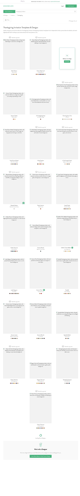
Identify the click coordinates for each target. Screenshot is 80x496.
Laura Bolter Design (40, 117)
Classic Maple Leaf (41, 71)
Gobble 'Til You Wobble (66, 247)
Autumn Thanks (14, 116)
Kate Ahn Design (67, 207)
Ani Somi (67, 117)
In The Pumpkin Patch (67, 160)
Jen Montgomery (41, 72)
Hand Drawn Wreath (14, 160)
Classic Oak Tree (14, 380)
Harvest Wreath (40, 248)
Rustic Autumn (40, 205)
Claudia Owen (14, 117)
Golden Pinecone (14, 248)
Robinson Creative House (14, 207)
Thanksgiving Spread (67, 380)
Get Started (71, 6)
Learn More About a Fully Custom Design (40, 456)
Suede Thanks (67, 205)
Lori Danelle (41, 336)
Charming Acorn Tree (67, 116)
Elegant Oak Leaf (40, 380)
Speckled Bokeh (67, 335)
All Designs (5, 15)
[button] (14, 54)
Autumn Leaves (14, 335)
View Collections (9, 11)
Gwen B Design (67, 291)
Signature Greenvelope (67, 162)
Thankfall (67, 290)
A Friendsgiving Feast (40, 116)
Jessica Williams (14, 249)
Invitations (13, 15)
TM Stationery (40, 207)
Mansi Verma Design (14, 162)
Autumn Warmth (40, 335)
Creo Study (14, 291)
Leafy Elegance (14, 290)
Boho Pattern (14, 71)
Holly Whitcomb (41, 291)
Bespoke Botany (14, 205)
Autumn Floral (39, 290)
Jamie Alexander (67, 381)
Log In (62, 6)
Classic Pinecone (40, 424)
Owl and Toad (14, 72)
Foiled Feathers (40, 160)
